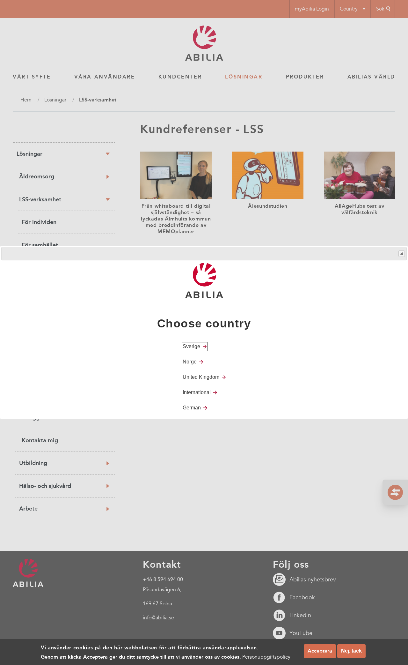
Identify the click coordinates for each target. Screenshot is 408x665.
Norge (190, 361)
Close (401, 253)
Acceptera (320, 651)
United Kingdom (201, 377)
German (192, 407)
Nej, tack (351, 651)
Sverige (191, 346)
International (197, 392)
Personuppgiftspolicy (266, 657)
